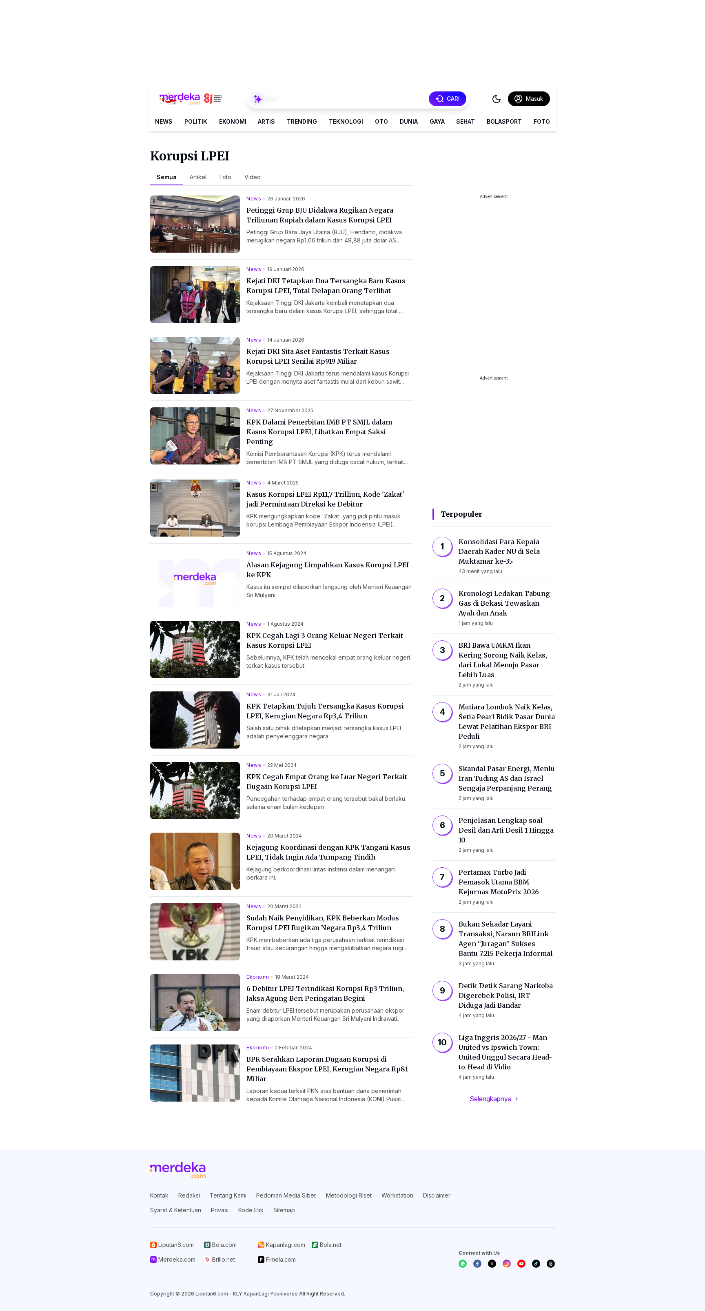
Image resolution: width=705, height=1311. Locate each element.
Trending (302, 121)
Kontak (159, 1195)
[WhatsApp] (463, 1264)
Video (252, 176)
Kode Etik (251, 1210)
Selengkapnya (491, 1099)
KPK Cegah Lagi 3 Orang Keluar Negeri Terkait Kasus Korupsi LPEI (324, 640)
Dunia (409, 121)
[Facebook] (477, 1264)
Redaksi (189, 1195)
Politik (195, 121)
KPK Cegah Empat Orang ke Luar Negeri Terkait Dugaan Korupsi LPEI (326, 782)
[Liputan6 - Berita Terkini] (178, 1170)
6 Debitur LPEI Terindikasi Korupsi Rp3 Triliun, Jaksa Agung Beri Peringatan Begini (325, 993)
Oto (381, 121)
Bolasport (504, 121)
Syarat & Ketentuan (175, 1210)
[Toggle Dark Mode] (496, 98)
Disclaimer (436, 1195)
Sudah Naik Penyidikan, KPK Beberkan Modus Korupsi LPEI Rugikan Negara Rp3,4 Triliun (322, 923)
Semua (167, 176)
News (164, 121)
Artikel (198, 176)
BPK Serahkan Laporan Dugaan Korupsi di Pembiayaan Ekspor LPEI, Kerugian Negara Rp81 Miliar (327, 1069)
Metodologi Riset (349, 1195)
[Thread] (551, 1264)
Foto (542, 121)
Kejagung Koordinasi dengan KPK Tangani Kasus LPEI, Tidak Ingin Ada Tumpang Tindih (328, 852)
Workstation (397, 1195)
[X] (492, 1264)
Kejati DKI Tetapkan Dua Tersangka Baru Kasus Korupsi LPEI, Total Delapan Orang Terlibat (326, 286)
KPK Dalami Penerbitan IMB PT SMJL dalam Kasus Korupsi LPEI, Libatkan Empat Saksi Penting (319, 432)
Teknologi (346, 121)
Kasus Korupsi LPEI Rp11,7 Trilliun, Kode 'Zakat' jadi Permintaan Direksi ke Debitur (325, 499)
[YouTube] (521, 1264)
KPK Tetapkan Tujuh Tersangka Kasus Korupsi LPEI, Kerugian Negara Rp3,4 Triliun (325, 711)
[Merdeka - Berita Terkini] (191, 99)
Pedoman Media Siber (286, 1195)
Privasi (219, 1210)
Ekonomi (232, 121)
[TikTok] (536, 1264)
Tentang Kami (228, 1195)
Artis (266, 121)
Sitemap (284, 1210)
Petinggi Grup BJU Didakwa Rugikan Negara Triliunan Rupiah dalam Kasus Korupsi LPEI (319, 215)
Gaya (437, 121)
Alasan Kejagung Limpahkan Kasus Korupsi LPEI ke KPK (327, 570)
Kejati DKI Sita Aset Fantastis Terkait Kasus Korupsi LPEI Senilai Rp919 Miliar (318, 356)
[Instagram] (507, 1264)
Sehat (465, 121)
